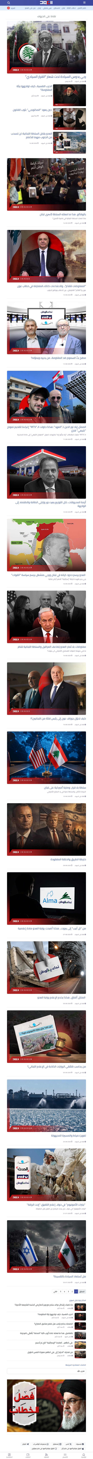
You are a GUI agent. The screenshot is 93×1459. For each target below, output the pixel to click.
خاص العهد (68, 1337)
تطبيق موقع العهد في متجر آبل (71, 1448)
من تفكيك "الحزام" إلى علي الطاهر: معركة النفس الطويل (50, 1352)
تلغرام (24, 1444)
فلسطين (57, 8)
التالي (55, 1291)
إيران (39, 8)
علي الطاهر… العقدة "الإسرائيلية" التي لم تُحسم (54, 1342)
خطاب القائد (71, 8)
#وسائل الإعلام (78, 1371)
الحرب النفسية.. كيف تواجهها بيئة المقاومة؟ (55, 1314)
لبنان (63, 8)
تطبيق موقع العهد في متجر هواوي (43, 1448)
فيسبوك (79, 1444)
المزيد (13, 8)
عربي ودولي (47, 8)
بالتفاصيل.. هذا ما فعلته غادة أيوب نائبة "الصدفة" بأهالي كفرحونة (46, 1333)
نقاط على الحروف (79, 81)
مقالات (69, 1308)
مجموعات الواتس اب (39, 1444)
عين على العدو (30, 8)
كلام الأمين (81, 8)
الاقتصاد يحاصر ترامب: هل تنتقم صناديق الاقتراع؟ (53, 1323)
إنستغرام (56, 1444)
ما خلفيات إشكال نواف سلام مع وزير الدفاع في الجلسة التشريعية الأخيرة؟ (44, 1304)
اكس (67, 1444)
